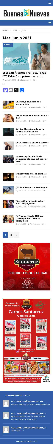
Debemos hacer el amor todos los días (32, 116)
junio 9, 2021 (22, 190)
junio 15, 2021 (22, 164)
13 (46, 146)
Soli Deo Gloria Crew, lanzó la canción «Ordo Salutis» (30, 130)
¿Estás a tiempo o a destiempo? (31, 187)
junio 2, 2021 (22, 224)
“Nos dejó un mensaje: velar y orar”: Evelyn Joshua (30, 202)
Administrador (25, 80)
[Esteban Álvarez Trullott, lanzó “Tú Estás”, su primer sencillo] (26, 56)
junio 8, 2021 (22, 207)
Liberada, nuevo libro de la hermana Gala (28, 102)
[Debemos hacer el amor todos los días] (8, 118)
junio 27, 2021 (22, 107)
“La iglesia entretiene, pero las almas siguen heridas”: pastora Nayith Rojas (28, 416)
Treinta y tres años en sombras (31, 173)
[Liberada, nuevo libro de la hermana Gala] (8, 105)
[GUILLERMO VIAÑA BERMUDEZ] (6, 405)
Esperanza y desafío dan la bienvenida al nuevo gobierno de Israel (32, 158)
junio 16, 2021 (22, 146)
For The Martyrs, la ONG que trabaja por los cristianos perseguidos (29, 218)
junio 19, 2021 (22, 135)
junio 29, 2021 (10, 80)
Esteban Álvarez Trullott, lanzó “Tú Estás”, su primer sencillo (24, 74)
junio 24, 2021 (22, 121)
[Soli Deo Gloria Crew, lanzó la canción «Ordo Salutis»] (8, 132)
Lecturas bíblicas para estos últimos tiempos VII (30, 404)
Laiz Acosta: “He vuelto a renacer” (32, 142)
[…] (4, 84)
